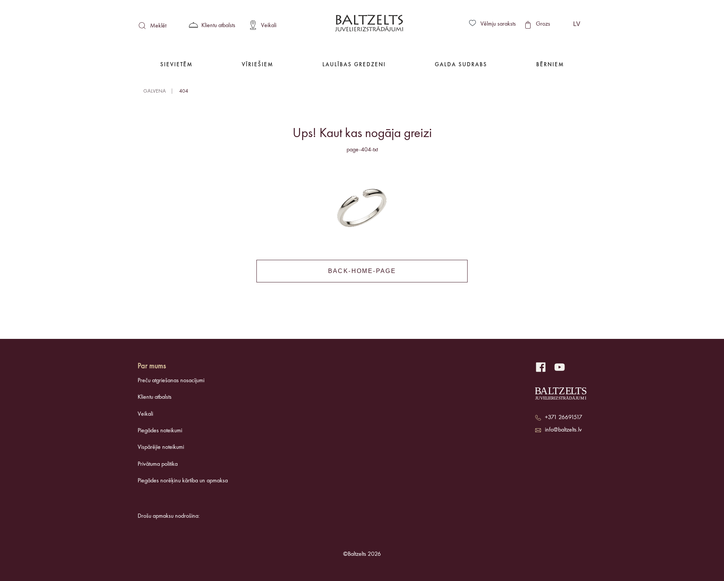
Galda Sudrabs (461, 65)
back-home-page (362, 271)
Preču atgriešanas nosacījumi (171, 381)
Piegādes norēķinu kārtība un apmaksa (183, 481)
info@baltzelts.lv (563, 430)
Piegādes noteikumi (160, 431)
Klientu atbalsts (155, 397)
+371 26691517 (563, 418)
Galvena (154, 91)
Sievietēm (176, 65)
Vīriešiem (257, 65)
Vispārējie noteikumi (161, 447)
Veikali (145, 414)
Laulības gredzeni (354, 65)
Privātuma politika (158, 464)
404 (183, 91)
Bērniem (550, 65)
